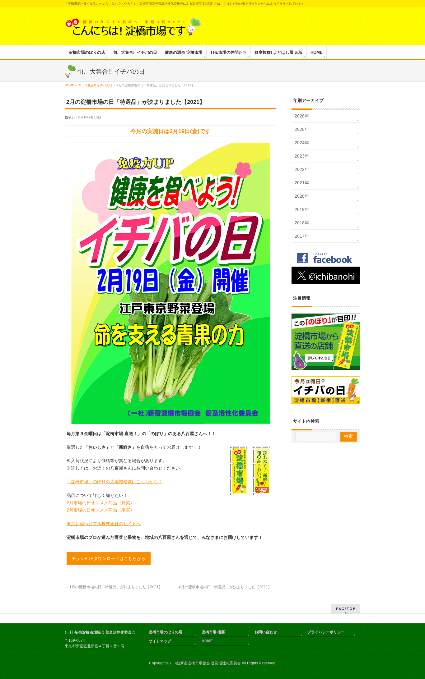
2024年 (302, 142)
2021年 (302, 182)
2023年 (302, 156)
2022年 (302, 169)
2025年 (302, 129)
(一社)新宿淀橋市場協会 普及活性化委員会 (205, 663)
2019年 (302, 209)
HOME (207, 641)
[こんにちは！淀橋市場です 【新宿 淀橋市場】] (133, 29)
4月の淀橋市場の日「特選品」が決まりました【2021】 (227, 587)
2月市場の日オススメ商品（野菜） (100, 502)
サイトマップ (160, 641)
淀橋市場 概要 (213, 632)
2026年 (302, 115)
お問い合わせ (266, 632)
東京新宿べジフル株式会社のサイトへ (104, 523)
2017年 (302, 236)
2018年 (302, 222)
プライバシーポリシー (326, 632)
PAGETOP (346, 609)
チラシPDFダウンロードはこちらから (109, 558)
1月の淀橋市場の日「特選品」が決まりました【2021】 (113, 587)
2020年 (302, 196)
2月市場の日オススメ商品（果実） (100, 509)
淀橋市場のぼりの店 (165, 632)
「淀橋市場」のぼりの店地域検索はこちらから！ (114, 481)
